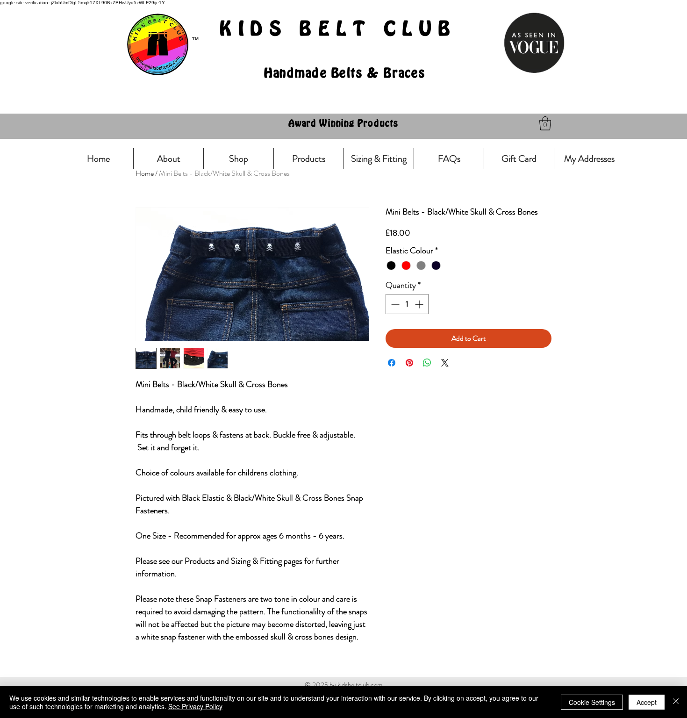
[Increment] (420, 304)
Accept (647, 702)
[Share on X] (445, 362)
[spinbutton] (407, 304)
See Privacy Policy (195, 706)
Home (145, 173)
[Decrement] (394, 304)
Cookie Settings (592, 702)
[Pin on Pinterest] (409, 362)
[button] (545, 123)
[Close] (675, 702)
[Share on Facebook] (391, 362)
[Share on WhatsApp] (427, 362)
